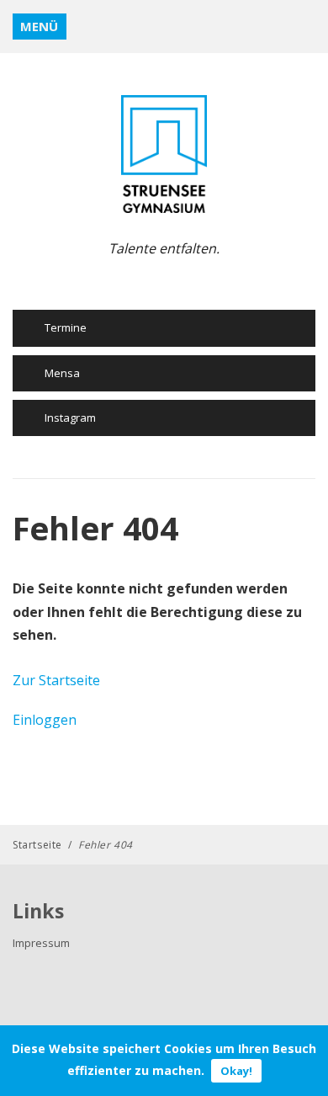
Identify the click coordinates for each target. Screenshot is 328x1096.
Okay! (236, 1070)
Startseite (37, 845)
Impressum (41, 942)
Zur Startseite (56, 680)
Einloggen (45, 719)
